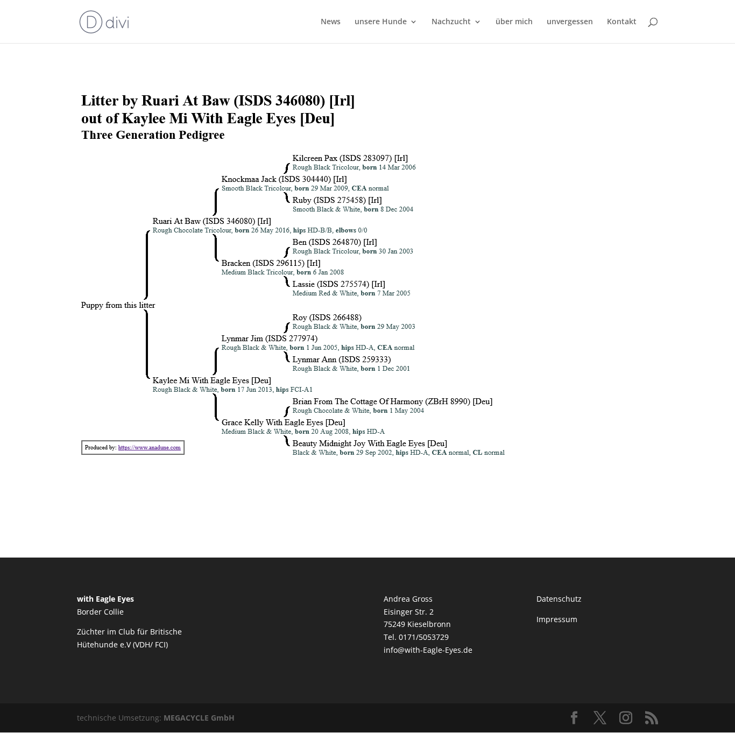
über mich (514, 22)
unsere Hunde (381, 22)
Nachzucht (451, 22)
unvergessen (570, 22)
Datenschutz (559, 599)
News (331, 22)
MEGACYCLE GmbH (199, 718)
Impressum (556, 619)
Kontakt (622, 22)
